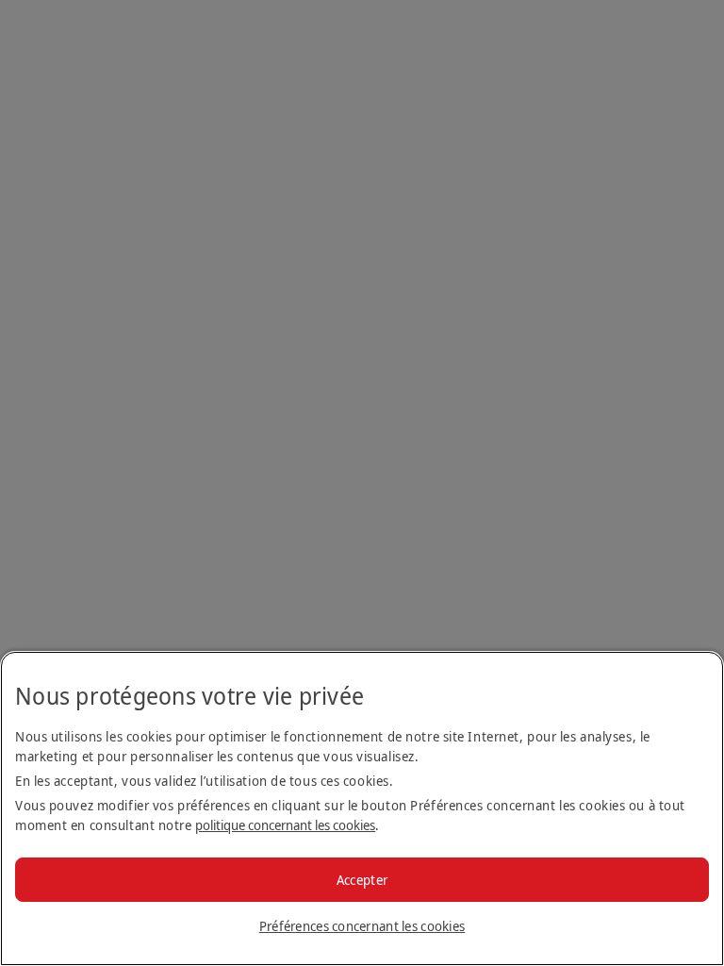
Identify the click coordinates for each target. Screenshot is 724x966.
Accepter (362, 880)
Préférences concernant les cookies (362, 926)
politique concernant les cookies (285, 825)
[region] (362, 808)
